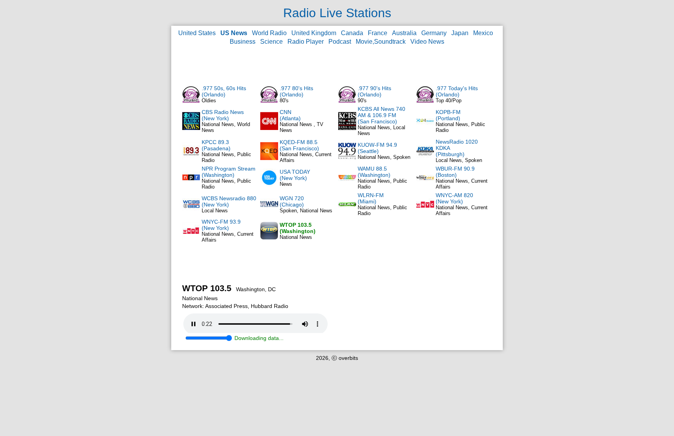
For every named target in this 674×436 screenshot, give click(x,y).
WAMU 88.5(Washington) (374, 172)
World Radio (269, 33)
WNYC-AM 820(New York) (454, 198)
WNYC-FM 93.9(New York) (221, 225)
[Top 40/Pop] (425, 101)
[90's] (347, 101)
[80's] (269, 101)
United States (197, 33)
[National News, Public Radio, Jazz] (347, 211)
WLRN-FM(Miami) (371, 198)
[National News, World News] (191, 128)
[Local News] (191, 211)
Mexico (483, 33)
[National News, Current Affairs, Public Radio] (269, 158)
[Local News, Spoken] (425, 158)
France (377, 33)
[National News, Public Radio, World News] (191, 185)
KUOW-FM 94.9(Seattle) (377, 148)
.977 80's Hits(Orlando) (296, 91)
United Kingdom (313, 33)
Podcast (339, 41)
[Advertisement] (337, 64)
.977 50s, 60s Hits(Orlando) (224, 91)
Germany (434, 33)
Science (271, 41)
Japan (459, 33)
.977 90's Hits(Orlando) (374, 91)
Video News (427, 41)
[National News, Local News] (347, 128)
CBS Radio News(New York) (223, 115)
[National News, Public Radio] (425, 128)
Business (242, 41)
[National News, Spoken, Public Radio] (347, 158)
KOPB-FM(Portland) (448, 115)
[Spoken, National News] (269, 211)
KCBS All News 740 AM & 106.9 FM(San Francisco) (381, 115)
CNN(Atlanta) (290, 115)
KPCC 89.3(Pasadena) (216, 145)
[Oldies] (191, 101)
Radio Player (305, 41)
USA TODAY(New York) (295, 175)
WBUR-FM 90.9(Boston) (455, 172)
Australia (404, 33)
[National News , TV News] (269, 128)
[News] (269, 185)
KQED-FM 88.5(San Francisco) (299, 145)
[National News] (269, 238)
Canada (352, 33)
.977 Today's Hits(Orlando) (457, 91)
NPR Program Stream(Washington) (228, 172)
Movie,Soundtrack (381, 41)
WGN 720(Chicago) (292, 201)
